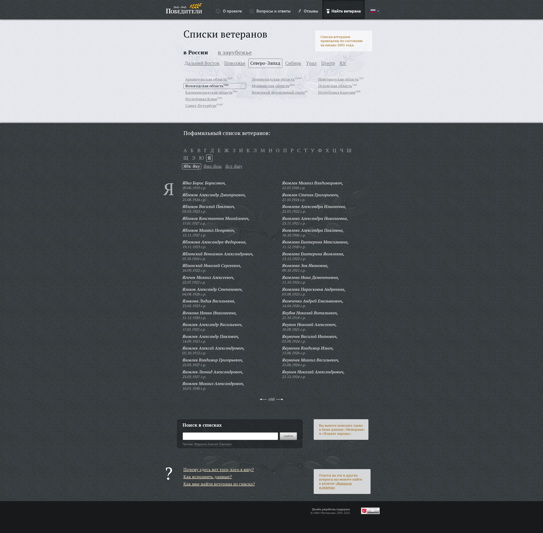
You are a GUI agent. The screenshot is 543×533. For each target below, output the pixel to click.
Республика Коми (201, 98)
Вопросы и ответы (273, 10)
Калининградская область (208, 92)
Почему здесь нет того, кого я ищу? (218, 469)
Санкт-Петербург (201, 105)
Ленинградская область (273, 79)
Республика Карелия (336, 92)
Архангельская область (206, 79)
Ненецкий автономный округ (278, 92)
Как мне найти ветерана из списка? (219, 484)
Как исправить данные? (207, 477)
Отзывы (311, 10)
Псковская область (335, 85)
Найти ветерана (346, 10)
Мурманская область (270, 85)
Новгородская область (338, 79)
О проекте (232, 10)
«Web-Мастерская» (324, 513)
